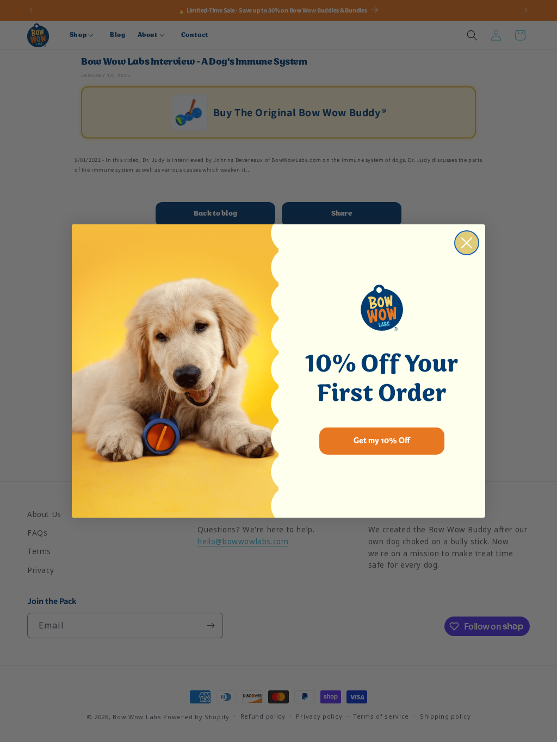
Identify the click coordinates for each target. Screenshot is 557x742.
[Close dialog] (467, 243)
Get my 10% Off (382, 441)
